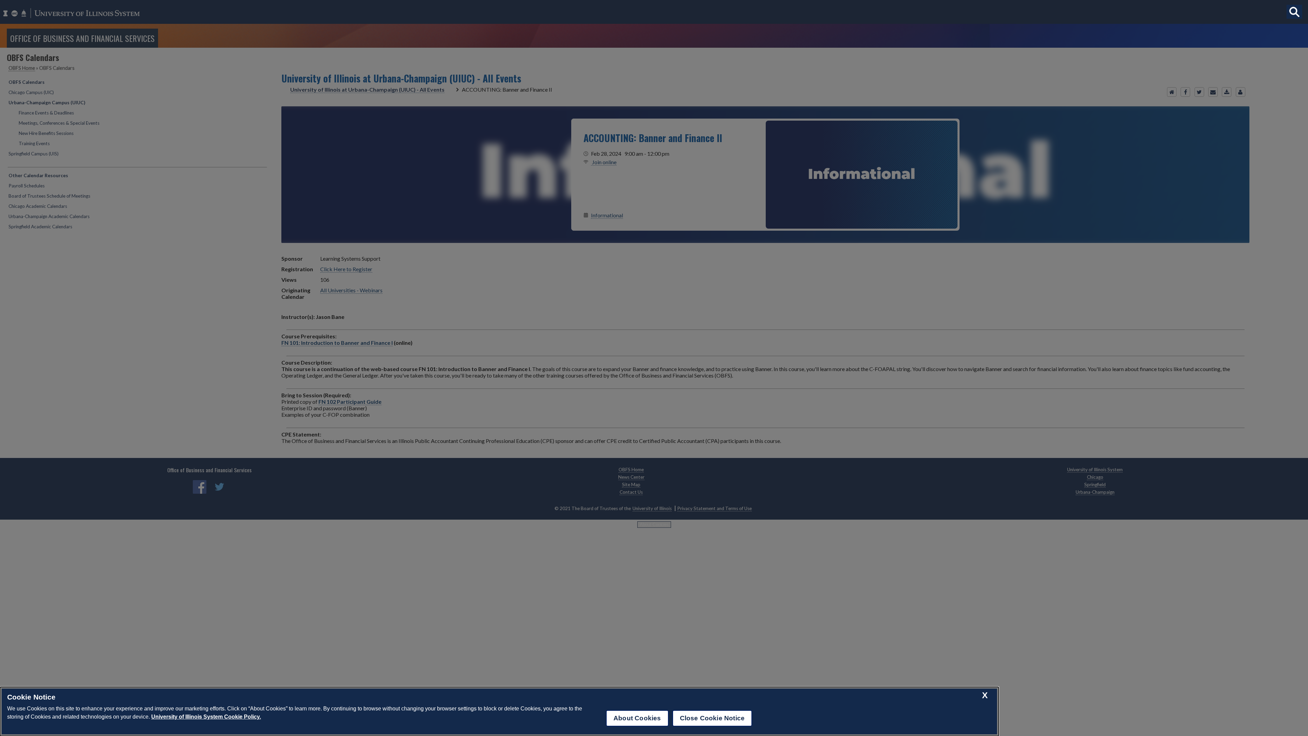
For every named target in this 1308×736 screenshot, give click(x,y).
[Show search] (1294, 12)
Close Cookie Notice (712, 718)
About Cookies (637, 718)
